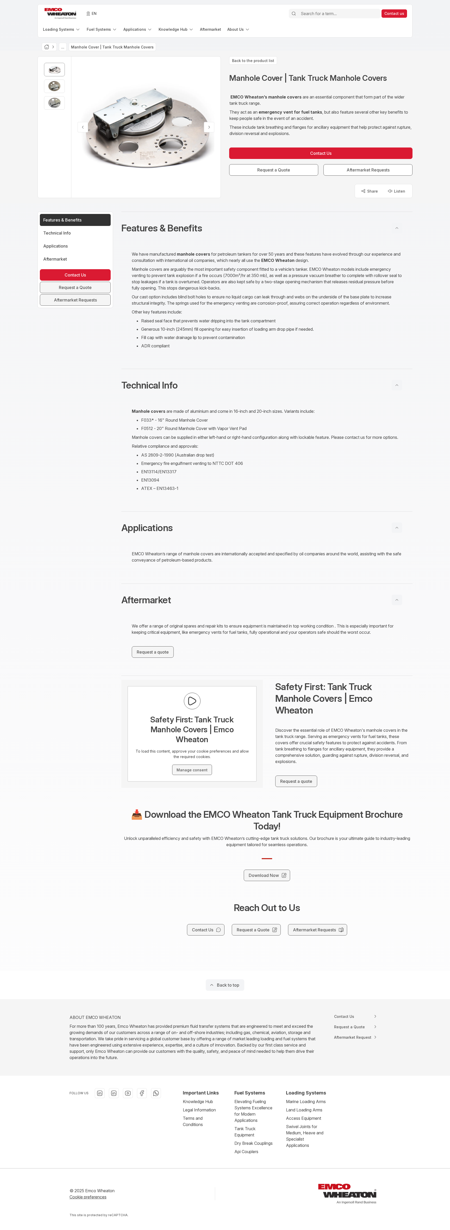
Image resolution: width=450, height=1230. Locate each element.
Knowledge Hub (198, 1101)
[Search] (293, 13)
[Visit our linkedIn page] (100, 1093)
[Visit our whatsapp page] (156, 1093)
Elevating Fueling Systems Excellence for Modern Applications (253, 1111)
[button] (267, 228)
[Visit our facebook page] (142, 1093)
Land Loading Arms (304, 1109)
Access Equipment (303, 1118)
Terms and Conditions (193, 1121)
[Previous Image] (83, 127)
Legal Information (199, 1109)
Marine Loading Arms (306, 1101)
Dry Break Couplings (253, 1143)
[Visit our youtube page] (128, 1093)
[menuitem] (61, 29)
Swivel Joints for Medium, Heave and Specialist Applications (304, 1136)
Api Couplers (246, 1151)
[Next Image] (209, 127)
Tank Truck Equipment (244, 1131)
